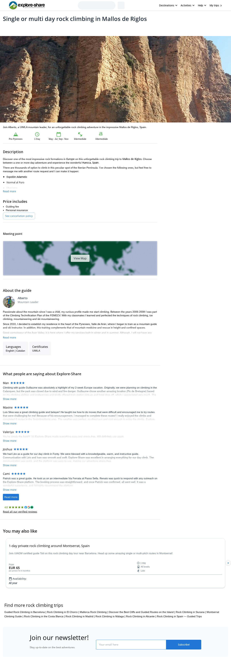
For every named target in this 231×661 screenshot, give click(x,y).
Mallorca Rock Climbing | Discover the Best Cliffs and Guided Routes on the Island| (127, 633)
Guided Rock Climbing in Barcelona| (25, 633)
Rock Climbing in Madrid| (80, 638)
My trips (214, 5)
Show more (9, 399)
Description (22, 28)
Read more (9, 191)
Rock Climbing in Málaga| (110, 638)
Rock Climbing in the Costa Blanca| (44, 638)
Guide (61, 28)
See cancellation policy (19, 216)
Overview (6, 28)
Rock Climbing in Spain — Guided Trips (179, 638)
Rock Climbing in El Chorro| (63, 633)
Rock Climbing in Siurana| (191, 633)
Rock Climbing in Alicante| (141, 638)
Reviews (73, 28)
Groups (36, 28)
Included (49, 28)
